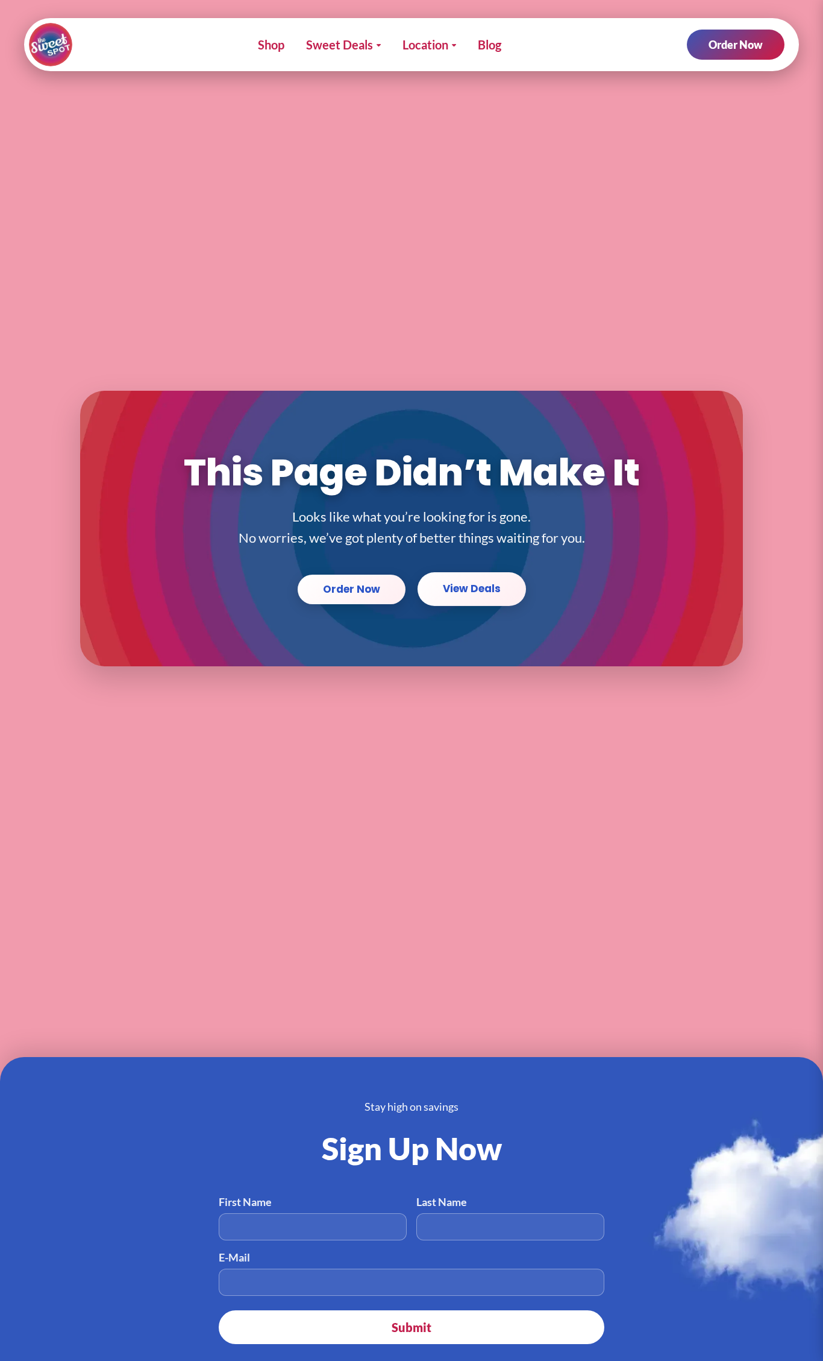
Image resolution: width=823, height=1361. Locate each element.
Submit (411, 1327)
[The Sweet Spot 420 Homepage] (50, 44)
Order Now (736, 44)
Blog (489, 44)
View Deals (472, 588)
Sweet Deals (339, 44)
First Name (245, 1201)
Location (425, 44)
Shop (271, 44)
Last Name (441, 1201)
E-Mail (234, 1257)
